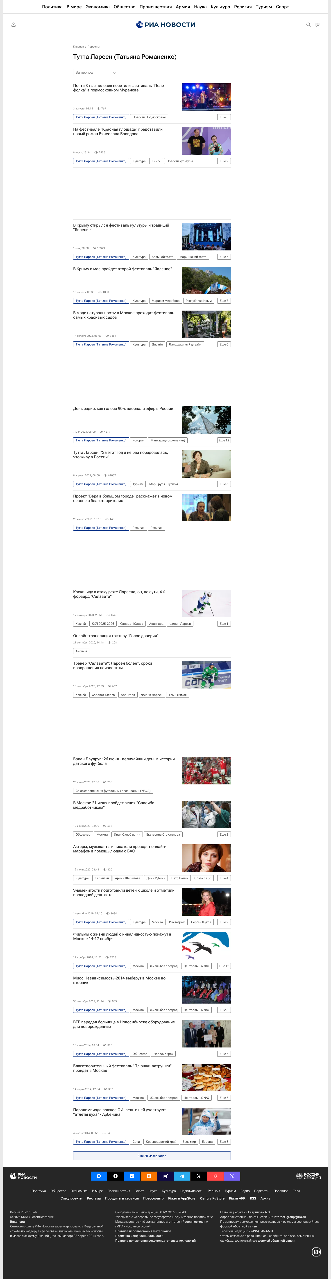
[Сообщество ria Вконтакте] (132, 1176)
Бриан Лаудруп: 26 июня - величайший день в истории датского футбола (124, 761)
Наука (152, 1191)
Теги (296, 1191)
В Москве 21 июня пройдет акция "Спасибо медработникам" (113, 805)
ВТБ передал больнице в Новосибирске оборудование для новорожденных (124, 1024)
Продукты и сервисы (122, 1198)
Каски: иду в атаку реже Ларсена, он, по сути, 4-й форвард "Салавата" (119, 594)
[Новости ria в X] (199, 1176)
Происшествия (118, 1191)
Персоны (94, 46)
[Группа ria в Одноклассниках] (149, 1176)
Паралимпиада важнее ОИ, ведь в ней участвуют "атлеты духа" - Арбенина (119, 1112)
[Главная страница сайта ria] (165, 25)
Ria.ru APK (237, 1198)
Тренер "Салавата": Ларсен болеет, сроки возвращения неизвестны (112, 665)
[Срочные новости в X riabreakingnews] (215, 1176)
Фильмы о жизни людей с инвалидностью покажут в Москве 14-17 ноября (122, 936)
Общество (58, 1191)
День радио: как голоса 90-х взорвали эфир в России (123, 408)
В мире (97, 1191)
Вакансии (17, 1221)
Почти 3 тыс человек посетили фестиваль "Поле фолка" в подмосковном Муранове (118, 87)
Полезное (281, 1191)
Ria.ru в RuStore (212, 1198)
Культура (169, 1191)
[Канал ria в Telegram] (182, 1176)
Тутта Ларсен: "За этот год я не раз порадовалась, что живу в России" (120, 454)
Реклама (94, 1198)
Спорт (139, 1191)
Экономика (79, 1191)
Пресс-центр (153, 1198)
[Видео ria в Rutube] (165, 1176)
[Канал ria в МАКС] (99, 1176)
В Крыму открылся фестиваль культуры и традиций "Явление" (121, 227)
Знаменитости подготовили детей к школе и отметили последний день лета (124, 892)
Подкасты (261, 1191)
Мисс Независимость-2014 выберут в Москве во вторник (119, 980)
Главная (78, 46)
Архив (265, 1198)
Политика (39, 1191)
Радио (245, 1191)
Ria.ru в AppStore (181, 1198)
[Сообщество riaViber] (232, 1176)
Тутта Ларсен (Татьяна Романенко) (125, 56)
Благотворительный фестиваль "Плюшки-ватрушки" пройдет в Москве (122, 1068)
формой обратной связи (238, 1226)
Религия (214, 1191)
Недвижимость (191, 1191)
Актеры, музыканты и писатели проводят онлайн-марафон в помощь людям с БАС (119, 848)
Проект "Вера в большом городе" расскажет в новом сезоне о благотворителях (122, 498)
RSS (253, 1198)
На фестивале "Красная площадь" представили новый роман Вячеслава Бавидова (118, 131)
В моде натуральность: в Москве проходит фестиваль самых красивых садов (123, 315)
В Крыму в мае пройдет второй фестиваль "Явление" (122, 269)
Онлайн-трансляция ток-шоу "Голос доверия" (116, 636)
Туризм (230, 1191)
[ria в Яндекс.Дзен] (115, 1176)
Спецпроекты (71, 1198)
